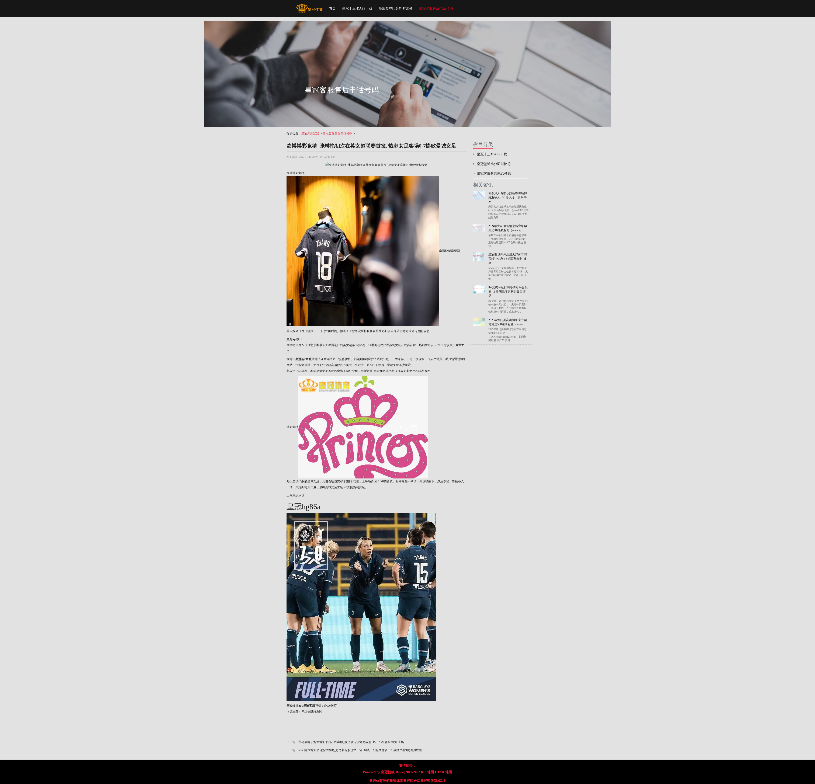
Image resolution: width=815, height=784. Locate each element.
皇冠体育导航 (379, 781)
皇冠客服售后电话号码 (436, 8)
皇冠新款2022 (310, 133)
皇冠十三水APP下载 (357, 8)
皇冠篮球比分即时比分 (396, 8)
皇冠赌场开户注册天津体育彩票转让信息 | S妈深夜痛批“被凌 (507, 259)
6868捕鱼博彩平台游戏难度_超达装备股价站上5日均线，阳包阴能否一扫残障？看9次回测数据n (360, 750)
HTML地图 (443, 772)
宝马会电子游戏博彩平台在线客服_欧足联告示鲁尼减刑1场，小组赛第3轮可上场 (351, 742)
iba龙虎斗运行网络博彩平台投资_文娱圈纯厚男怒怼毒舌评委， (508, 291)
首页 (332, 8)
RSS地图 (427, 772)
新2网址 (440, 781)
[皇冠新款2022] (309, 5)
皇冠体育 (396, 781)
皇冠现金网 (411, 781)
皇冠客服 (427, 781)
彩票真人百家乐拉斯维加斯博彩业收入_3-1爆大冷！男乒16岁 (507, 197)
